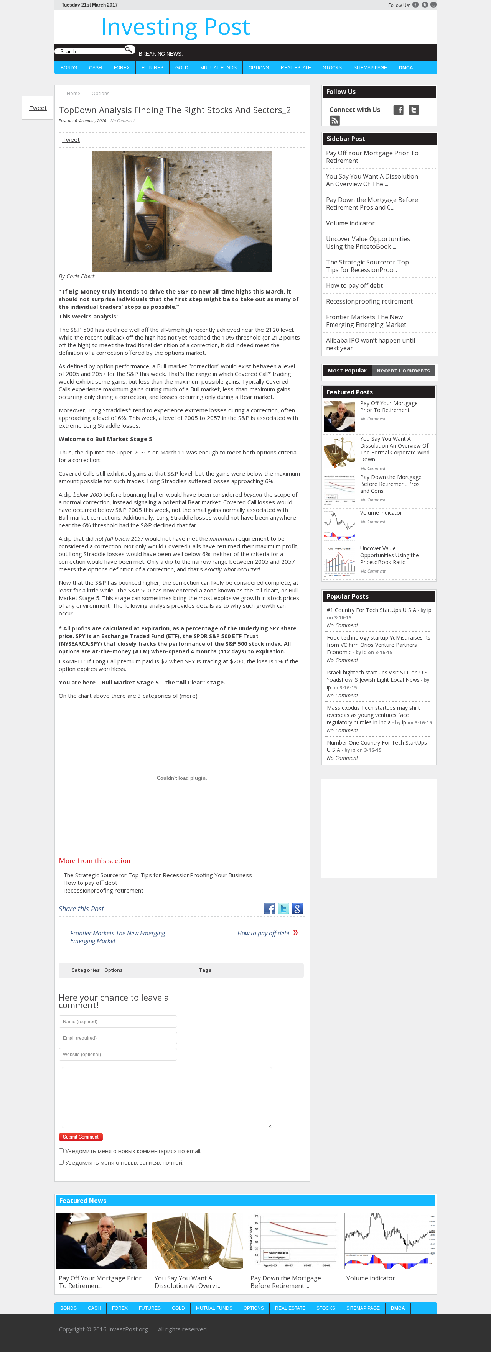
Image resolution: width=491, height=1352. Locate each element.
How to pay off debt (90, 882)
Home (73, 93)
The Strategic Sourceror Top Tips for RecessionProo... (367, 266)
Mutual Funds (218, 68)
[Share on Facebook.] (269, 912)
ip (429, 610)
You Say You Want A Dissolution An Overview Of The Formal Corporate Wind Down (395, 449)
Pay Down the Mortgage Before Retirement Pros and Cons (391, 484)
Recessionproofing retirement (103, 890)
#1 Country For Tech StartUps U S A (371, 610)
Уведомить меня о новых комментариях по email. (133, 1151)
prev (417, 1200)
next (429, 1200)
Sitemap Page (370, 68)
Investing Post (175, 26)
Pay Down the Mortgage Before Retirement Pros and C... (372, 203)
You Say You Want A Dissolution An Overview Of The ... (372, 180)
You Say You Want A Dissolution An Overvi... (91, 1282)
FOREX (122, 68)
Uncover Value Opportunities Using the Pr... (388, 1282)
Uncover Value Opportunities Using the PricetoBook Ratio (389, 555)
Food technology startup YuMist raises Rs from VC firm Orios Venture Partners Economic (378, 645)
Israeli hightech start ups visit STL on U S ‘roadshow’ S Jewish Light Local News (377, 676)
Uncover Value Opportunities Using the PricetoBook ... (368, 243)
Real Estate (296, 68)
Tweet (38, 108)
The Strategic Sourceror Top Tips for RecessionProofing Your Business (157, 875)
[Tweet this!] (283, 912)
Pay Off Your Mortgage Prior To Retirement (372, 157)
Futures (152, 68)
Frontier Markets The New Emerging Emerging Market (117, 937)
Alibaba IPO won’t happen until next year (370, 344)
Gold (181, 68)
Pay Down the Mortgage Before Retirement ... (190, 1282)
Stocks (332, 68)
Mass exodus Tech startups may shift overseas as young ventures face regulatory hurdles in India (373, 715)
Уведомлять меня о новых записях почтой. (124, 1162)
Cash (95, 68)
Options (259, 68)
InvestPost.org (128, 1329)
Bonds (69, 68)
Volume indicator (350, 223)
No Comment (122, 120)
